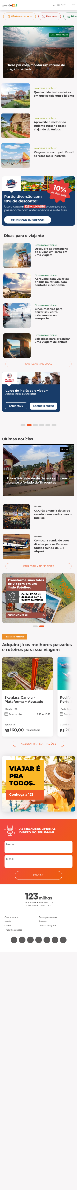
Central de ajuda (47, 925)
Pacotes (43, 921)
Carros (8, 925)
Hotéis (8, 921)
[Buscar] (54, 5)
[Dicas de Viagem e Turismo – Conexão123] (9, 5)
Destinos (51, 16)
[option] (19, 16)
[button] (23, 425)
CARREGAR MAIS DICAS (38, 363)
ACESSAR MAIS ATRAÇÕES (38, 743)
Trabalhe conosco (13, 929)
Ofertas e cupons (21, 16)
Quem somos (11, 917)
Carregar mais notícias (38, 566)
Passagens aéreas (48, 917)
